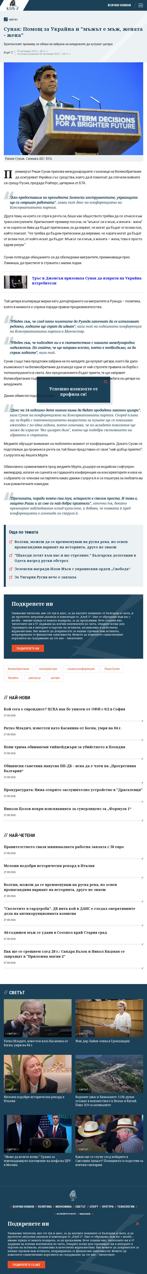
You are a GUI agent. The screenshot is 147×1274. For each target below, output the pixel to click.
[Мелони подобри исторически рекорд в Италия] (38, 1074)
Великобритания (18, 668)
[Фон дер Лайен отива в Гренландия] (109, 1018)
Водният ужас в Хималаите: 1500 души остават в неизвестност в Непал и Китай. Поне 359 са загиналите (106, 1101)
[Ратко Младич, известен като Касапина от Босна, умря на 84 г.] (38, 1018)
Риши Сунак (112, 668)
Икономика (64, 1206)
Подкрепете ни (28, 648)
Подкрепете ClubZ (26, 1264)
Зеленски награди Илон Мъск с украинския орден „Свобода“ (72, 569)
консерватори (48, 668)
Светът (13, 19)
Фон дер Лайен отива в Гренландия (102, 1041)
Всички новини (119, 5)
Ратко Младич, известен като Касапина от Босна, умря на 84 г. (36, 1043)
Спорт (94, 1206)
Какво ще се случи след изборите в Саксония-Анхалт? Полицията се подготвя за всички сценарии (109, 1161)
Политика (45, 1206)
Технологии (125, 1206)
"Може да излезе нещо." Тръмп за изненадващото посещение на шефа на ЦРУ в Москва (37, 1161)
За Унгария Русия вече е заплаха (45, 577)
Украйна (13, 677)
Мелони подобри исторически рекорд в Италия (34, 1099)
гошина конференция (81, 668)
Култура (108, 1206)
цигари (55, 677)
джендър (35, 677)
